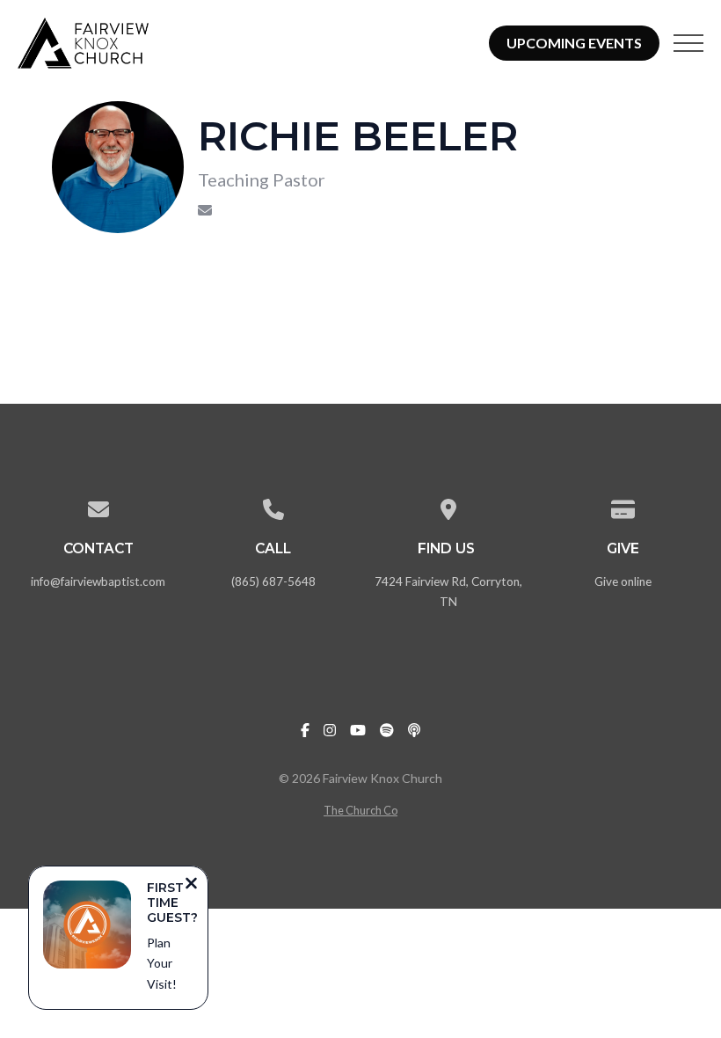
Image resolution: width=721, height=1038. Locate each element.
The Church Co (360, 810)
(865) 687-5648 (273, 581)
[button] (688, 43)
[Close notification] (191, 884)
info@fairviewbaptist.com (98, 581)
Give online (623, 581)
